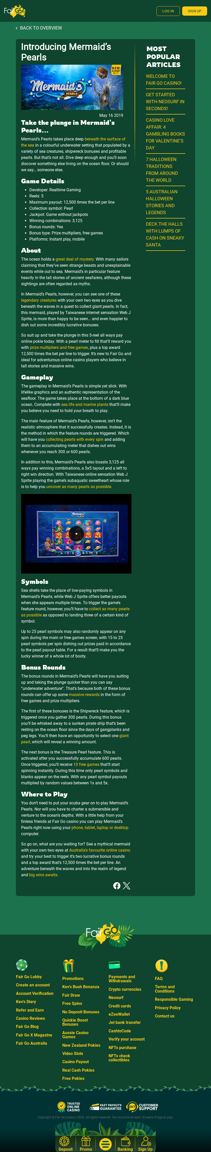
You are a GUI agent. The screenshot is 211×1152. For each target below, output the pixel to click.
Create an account (33, 985)
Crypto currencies (125, 989)
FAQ (159, 978)
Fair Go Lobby (29, 976)
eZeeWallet (119, 1014)
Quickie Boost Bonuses (75, 1022)
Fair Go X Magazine (34, 1035)
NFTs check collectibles (119, 1057)
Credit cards (120, 1006)
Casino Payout (75, 1061)
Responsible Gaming (174, 999)
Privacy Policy (168, 1007)
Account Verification (35, 993)
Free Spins (72, 1003)
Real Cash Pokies (78, 1070)
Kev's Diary (26, 1001)
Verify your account (127, 1039)
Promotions (73, 978)
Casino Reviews (30, 1018)
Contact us (164, 1016)
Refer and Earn (30, 1010)
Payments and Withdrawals (122, 978)
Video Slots (72, 1053)
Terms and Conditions (165, 988)
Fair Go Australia (31, 1043)
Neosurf (116, 997)
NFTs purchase (122, 1047)
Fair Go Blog (27, 1026)
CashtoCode (120, 1031)
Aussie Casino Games (75, 1034)
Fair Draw (71, 995)
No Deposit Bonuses (80, 1012)
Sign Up (194, 11)
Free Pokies (73, 1078)
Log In (168, 11)
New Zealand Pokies (81, 1045)
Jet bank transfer (125, 1022)
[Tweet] (126, 885)
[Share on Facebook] (116, 885)
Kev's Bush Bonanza (80, 986)
